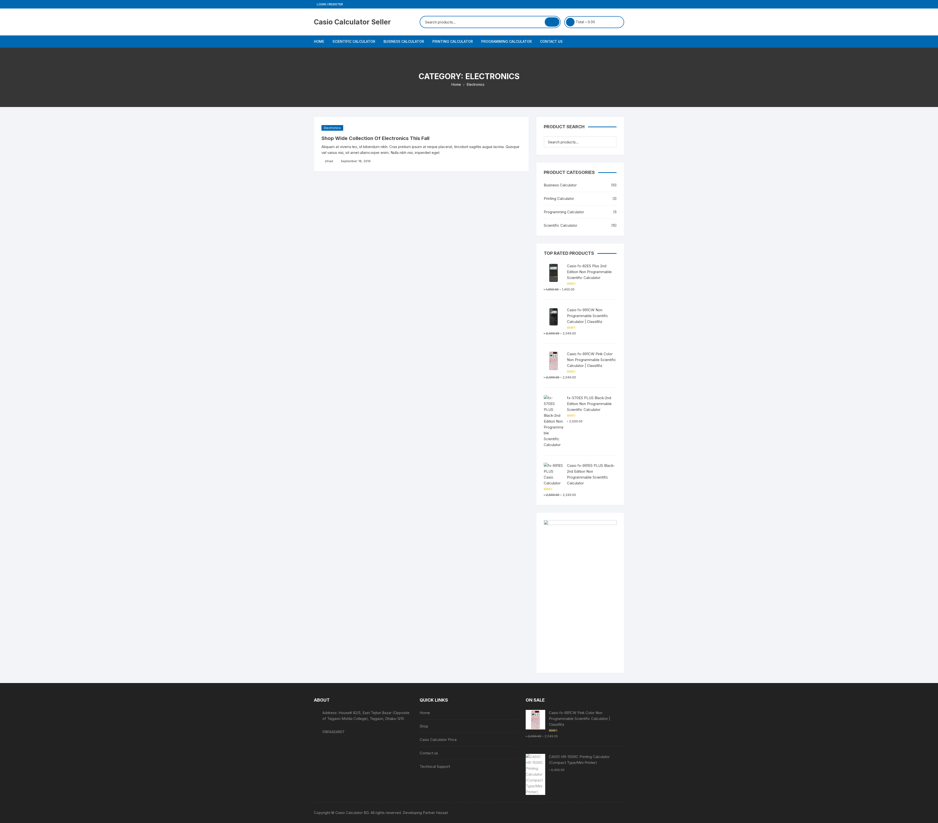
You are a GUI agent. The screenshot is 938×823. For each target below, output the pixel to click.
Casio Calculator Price (438, 739)
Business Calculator (404, 41)
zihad (329, 161)
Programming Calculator (506, 41)
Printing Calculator (452, 41)
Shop (424, 726)
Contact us (551, 41)
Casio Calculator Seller (352, 22)
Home (319, 41)
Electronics (332, 128)
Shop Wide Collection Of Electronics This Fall (375, 138)
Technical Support (435, 766)
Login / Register (329, 4)
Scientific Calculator (353, 41)
